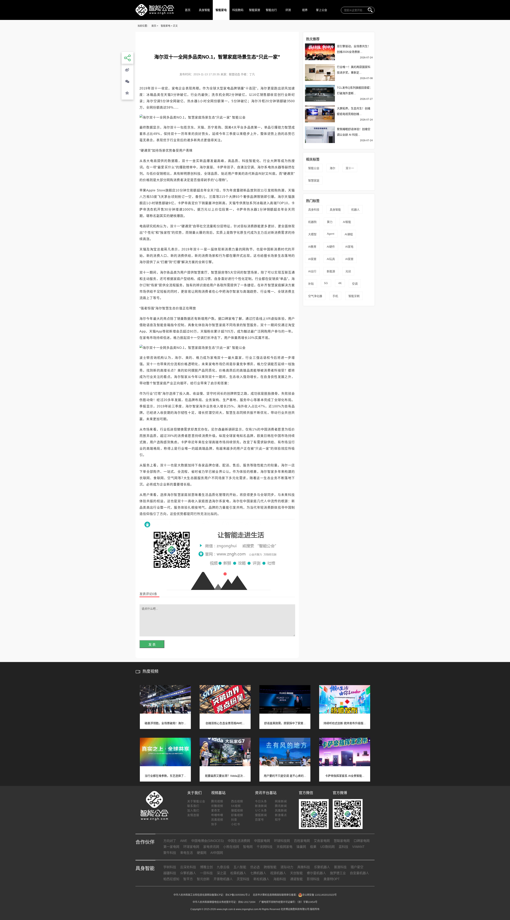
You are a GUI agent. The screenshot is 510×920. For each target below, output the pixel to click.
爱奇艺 (215, 810)
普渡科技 (340, 867)
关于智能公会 (196, 801)
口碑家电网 (362, 841)
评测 (288, 10)
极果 (313, 846)
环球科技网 (282, 841)
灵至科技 (243, 879)
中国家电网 (262, 841)
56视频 (236, 805)
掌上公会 (321, 10)
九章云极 (223, 867)
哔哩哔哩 (217, 815)
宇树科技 (169, 867)
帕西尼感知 (171, 879)
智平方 (188, 879)
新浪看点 (281, 815)
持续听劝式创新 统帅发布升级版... (345, 723)
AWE (183, 841)
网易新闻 (281, 801)
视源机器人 (278, 873)
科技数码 (237, 10)
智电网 (248, 846)
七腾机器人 (258, 873)
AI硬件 (331, 246)
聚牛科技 (169, 852)
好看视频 (237, 815)
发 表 (152, 644)
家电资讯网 (211, 846)
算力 (329, 222)
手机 (335, 296)
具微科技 (303, 867)
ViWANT (358, 846)
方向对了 (169, 841)
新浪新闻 (261, 805)
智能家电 (221, 10)
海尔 (332, 168)
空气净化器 (315, 296)
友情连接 (193, 815)
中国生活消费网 (239, 841)
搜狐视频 (237, 810)
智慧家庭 (313, 180)
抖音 (234, 819)
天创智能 (296, 873)
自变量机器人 (359, 873)
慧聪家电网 (342, 841)
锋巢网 (301, 846)
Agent (330, 233)
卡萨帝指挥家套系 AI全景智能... (344, 775)
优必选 (255, 867)
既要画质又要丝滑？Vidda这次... (225, 775)
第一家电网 (171, 846)
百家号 (259, 819)
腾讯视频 (217, 801)
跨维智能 (270, 867)
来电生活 (186, 852)
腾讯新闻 (281, 805)
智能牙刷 (354, 296)
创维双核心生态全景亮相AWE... (225, 723)
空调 (355, 283)
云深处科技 (188, 867)
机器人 (355, 209)
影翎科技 (313, 879)
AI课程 (349, 234)
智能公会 (313, 168)
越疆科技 (169, 873)
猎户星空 (357, 867)
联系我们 (193, 805)
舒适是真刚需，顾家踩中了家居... (285, 723)
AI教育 (312, 246)
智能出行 (271, 10)
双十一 (350, 168)
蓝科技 (343, 846)
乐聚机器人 (322, 867)
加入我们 (193, 810)
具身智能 (204, 10)
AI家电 (349, 246)
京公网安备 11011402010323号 (319, 895)
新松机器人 (261, 879)
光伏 (348, 271)
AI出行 (312, 271)
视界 (305, 10)
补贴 (311, 283)
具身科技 (313, 209)
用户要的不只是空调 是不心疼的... (285, 775)
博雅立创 (206, 867)
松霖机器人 (238, 873)
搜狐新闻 (261, 815)
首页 (187, 10)
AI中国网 (216, 852)
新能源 (331, 271)
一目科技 (206, 873)
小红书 (235, 824)
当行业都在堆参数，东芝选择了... (165, 775)
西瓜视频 (237, 801)
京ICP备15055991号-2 (237, 895)
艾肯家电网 (322, 841)
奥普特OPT (332, 879)
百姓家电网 (302, 841)
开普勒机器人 (223, 879)
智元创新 (203, 879)
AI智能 (347, 222)
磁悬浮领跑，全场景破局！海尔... (165, 723)
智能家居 (254, 10)
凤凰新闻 (281, 810)
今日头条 (261, 801)
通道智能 (296, 879)
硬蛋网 (201, 852)
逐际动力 (286, 867)
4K (340, 283)
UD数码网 (327, 846)
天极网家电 (284, 846)
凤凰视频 (217, 819)
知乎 (278, 819)
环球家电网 (191, 846)
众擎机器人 (188, 873)
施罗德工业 (338, 873)
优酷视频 (217, 805)
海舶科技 (279, 879)
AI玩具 (331, 259)
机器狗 (312, 222)
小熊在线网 (231, 846)
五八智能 (239, 867)
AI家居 (312, 259)
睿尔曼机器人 (316, 873)
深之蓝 (221, 873)
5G (326, 283)
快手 (214, 824)
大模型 (312, 234)
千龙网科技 (265, 846)
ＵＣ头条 (261, 810)
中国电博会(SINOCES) (207, 841)
